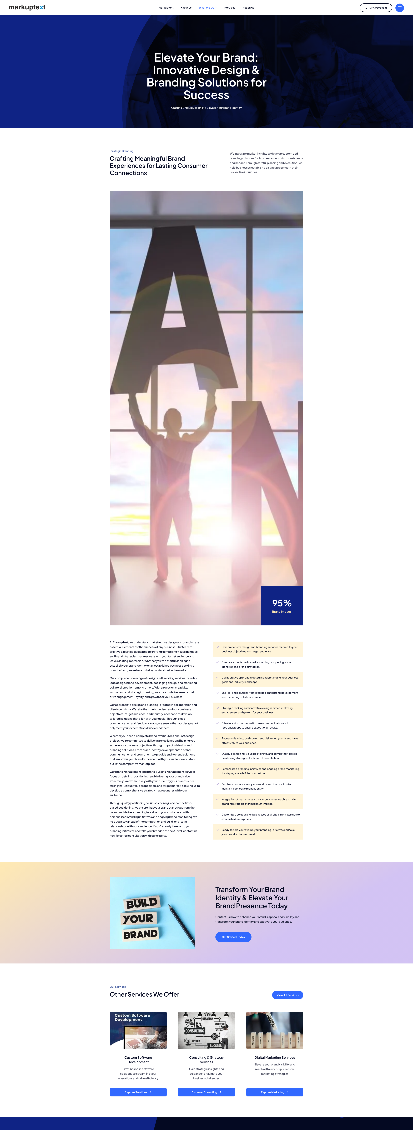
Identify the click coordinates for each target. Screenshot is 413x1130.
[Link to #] (399, 8)
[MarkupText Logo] (27, 5)
